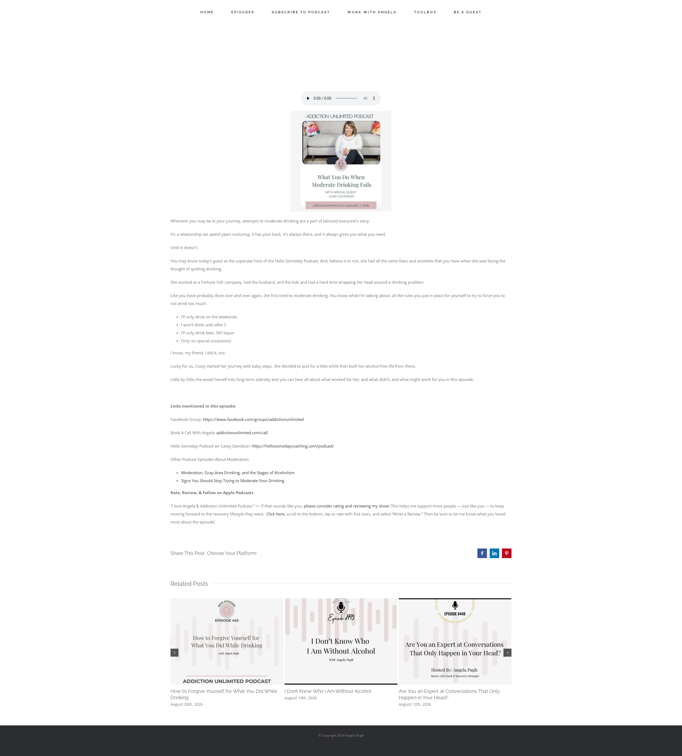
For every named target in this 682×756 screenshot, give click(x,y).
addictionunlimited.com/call (242, 432)
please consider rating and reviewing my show (346, 506)
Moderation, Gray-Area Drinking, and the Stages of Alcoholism (238, 472)
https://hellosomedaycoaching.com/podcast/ (293, 446)
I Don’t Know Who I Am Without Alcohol (328, 691)
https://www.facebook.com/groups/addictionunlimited (253, 419)
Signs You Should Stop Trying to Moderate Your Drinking (232, 480)
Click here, (275, 514)
